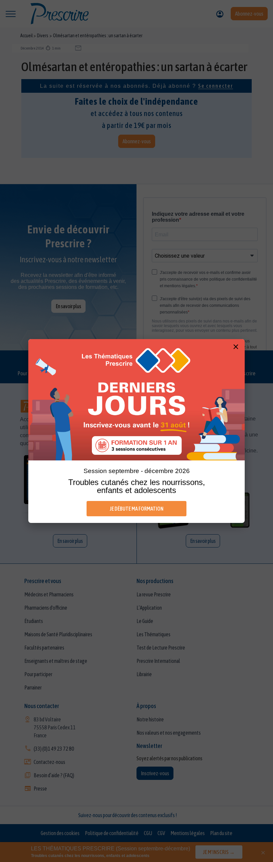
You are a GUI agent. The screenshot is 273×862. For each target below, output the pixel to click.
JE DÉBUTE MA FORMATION (136, 509)
